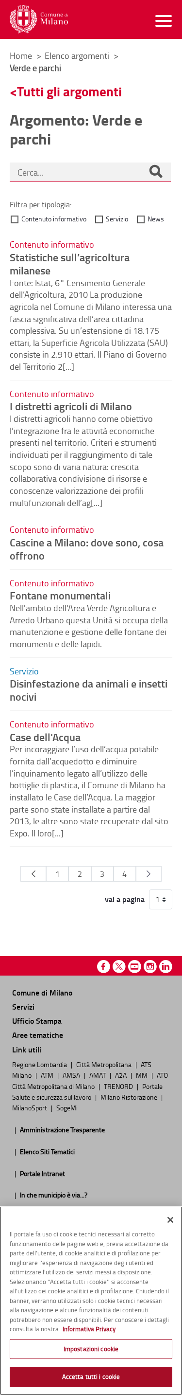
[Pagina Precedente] (33, 874)
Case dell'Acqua (45, 736)
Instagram (150, 966)
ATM (48, 1075)
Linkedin (165, 966)
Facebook (103, 966)
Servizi (23, 1006)
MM (142, 1075)
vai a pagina (125, 899)
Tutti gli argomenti (69, 91)
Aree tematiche (37, 1034)
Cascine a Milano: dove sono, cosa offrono (87, 548)
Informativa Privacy (89, 1328)
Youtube (134, 966)
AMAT (98, 1075)
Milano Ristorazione (129, 1097)
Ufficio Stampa (37, 1020)
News (156, 218)
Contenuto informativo (53, 218)
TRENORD (119, 1086)
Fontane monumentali (60, 595)
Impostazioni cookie (91, 1348)
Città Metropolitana (104, 1064)
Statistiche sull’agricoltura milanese (70, 263)
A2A (121, 1075)
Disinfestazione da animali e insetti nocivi (88, 689)
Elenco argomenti (78, 55)
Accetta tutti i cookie (91, 1376)
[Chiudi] (170, 1220)
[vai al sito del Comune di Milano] (39, 19)
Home (21, 55)
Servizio (117, 218)
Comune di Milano (42, 992)
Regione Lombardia (40, 1064)
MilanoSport (30, 1107)
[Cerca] (156, 172)
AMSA (72, 1075)
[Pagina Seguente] (149, 874)
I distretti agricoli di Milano (71, 406)
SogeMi (67, 1107)
